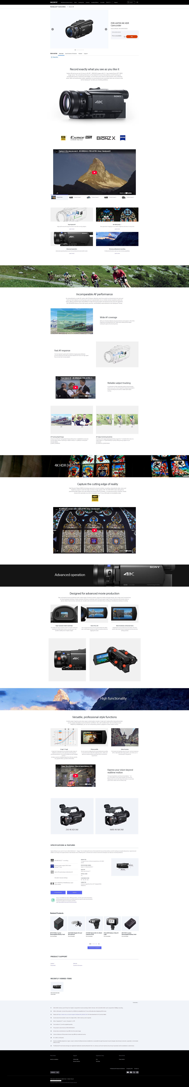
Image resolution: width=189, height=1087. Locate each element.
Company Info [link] (129, 1068)
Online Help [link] (75, 1059)
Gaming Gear (81, 2)
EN (57, 1072)
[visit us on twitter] (134, 1072)
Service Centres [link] (76, 1061)
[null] (125, 37)
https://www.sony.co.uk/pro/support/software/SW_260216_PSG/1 (73, 1014)
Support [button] (85, 53)
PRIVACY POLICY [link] (70, 1079)
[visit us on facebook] (130, 1072)
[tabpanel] (94, 172)
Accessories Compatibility (94, 947)
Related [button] (80, 53)
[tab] (59, 197)
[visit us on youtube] (127, 1072)
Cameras (87, 2)
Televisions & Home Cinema (66, 2)
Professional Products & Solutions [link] (117, 1068)
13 (65, 755)
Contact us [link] (136, 1068)
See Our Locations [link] (54, 1059)
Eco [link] (97, 1059)
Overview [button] (61, 53)
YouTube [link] (98, 1061)
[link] (53, 1072)
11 (90, 73)
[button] (52, 29)
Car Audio (102, 2)
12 (120, 224)
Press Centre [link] (122, 1059)
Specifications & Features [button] (71, 53)
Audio (75, 2)
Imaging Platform (94, 2)
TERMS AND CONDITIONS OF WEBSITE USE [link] (58, 1079)
